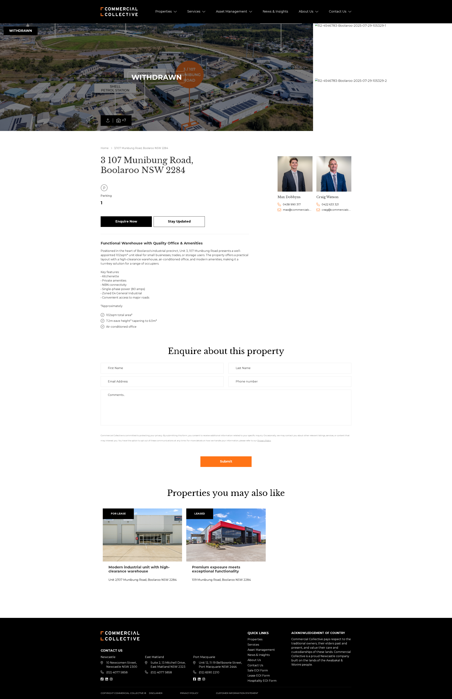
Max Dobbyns (289, 197)
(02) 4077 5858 (117, 672)
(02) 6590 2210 (209, 672)
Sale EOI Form (258, 670)
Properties (163, 11)
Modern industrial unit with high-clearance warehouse (139, 569)
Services (193, 11)
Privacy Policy (189, 693)
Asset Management (231, 11)
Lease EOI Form (259, 675)
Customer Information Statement (237, 693)
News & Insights (275, 11)
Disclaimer (155, 693)
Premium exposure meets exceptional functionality (216, 569)
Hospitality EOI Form (262, 680)
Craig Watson (327, 197)
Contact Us (337, 11)
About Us (306, 11)
